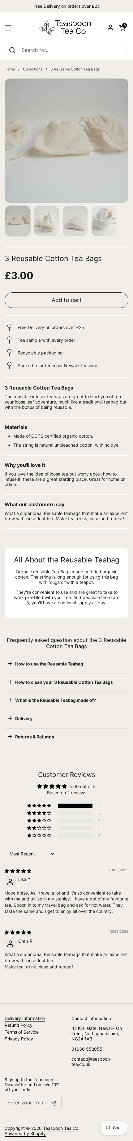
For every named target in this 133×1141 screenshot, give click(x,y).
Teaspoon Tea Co (60, 1128)
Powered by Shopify (25, 1133)
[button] (122, 28)
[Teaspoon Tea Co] (66, 28)
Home (10, 69)
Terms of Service (22, 1032)
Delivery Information (25, 1018)
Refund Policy (18, 1025)
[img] (18, 870)
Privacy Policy (19, 1038)
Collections (32, 69)
